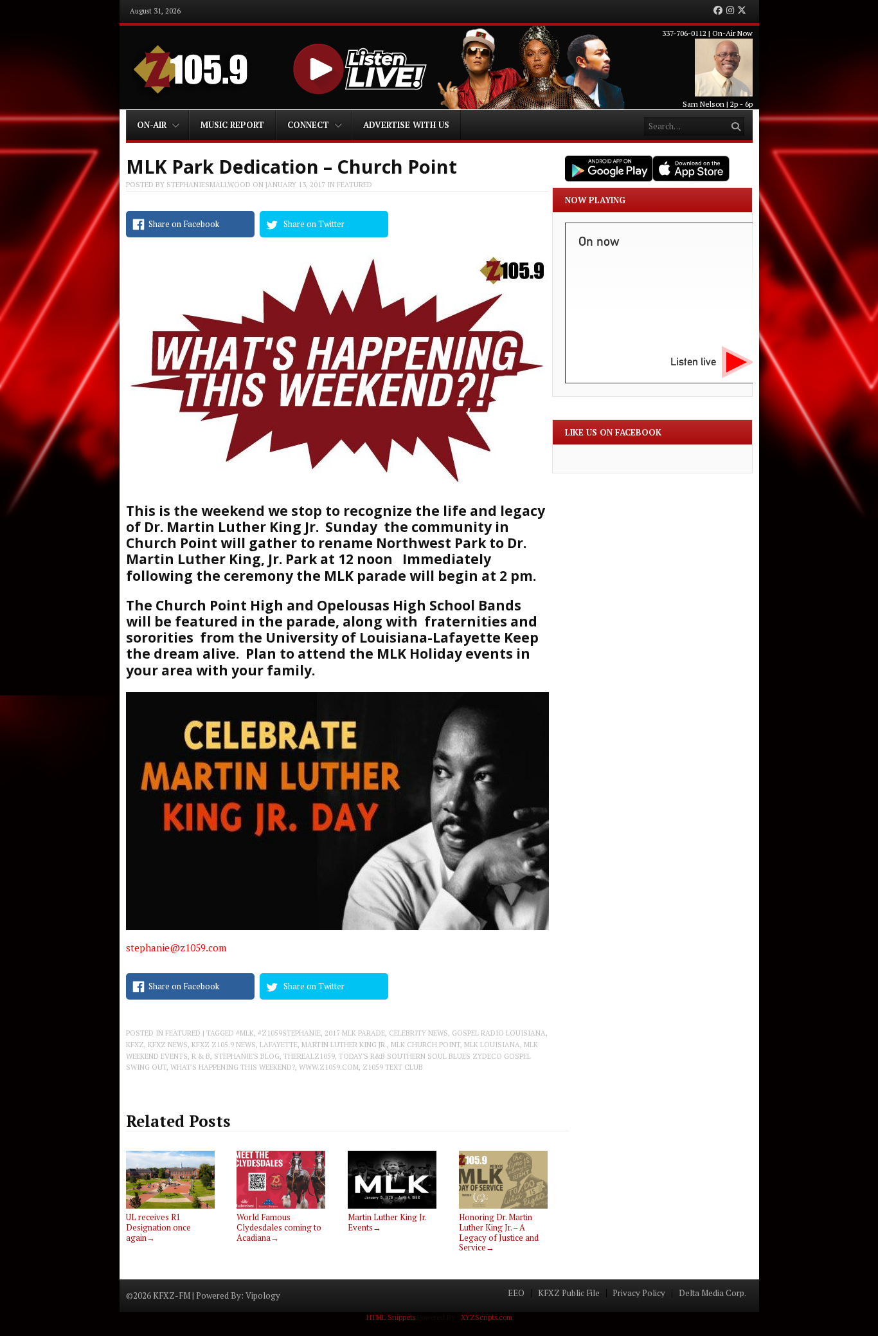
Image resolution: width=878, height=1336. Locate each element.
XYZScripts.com (486, 1317)
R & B (201, 1056)
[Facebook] (717, 10)
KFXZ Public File (569, 1293)
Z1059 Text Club (393, 1067)
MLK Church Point (425, 1044)
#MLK (245, 1033)
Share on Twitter (314, 224)
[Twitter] (741, 10)
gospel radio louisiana (499, 1033)
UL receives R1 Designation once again (158, 1227)
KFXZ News (168, 1044)
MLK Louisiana (492, 1044)
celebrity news (418, 1033)
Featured (354, 184)
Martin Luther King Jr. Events (387, 1222)
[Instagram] (730, 10)
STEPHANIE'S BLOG (247, 1056)
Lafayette (279, 1044)
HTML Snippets (390, 1317)
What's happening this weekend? (232, 1067)
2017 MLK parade (355, 1033)
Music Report (232, 125)
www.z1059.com (329, 1067)
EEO (516, 1293)
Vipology (263, 1295)
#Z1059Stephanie (289, 1033)
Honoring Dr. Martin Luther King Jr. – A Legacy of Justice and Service (499, 1232)
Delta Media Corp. (712, 1293)
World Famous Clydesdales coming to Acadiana (279, 1227)
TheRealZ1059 (309, 1056)
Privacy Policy (639, 1293)
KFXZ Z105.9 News (224, 1044)
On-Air (151, 125)
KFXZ (135, 1044)
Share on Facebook (183, 224)
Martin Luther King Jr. (344, 1044)
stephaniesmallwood (208, 184)
